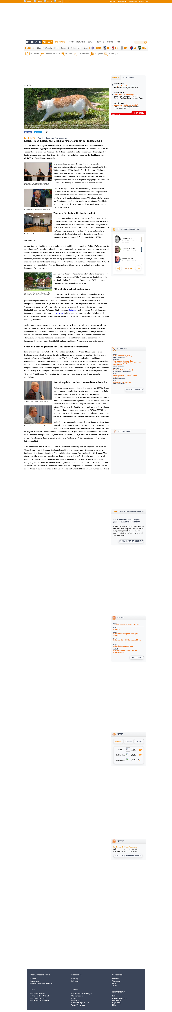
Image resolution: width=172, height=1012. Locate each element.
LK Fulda (68, 54)
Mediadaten (122, 1)
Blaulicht (40, 48)
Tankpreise (99, 54)
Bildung (73, 48)
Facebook (115, 979)
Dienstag (128, 741)
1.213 (68, 1)
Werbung (74, 979)
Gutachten (73, 310)
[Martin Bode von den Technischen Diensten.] (38, 423)
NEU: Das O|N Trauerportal (128, 229)
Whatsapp (116, 981)
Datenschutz (143, 1)
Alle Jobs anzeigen (134, 389)
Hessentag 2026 (114, 54)
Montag (118, 741)
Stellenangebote (77, 996)
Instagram (116, 983)
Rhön (144, 48)
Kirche (79, 48)
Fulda (114, 996)
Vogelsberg (116, 1003)
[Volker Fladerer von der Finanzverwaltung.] (38, 399)
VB (135, 48)
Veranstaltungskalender (80, 1003)
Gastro (73, 998)
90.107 (29, 1)
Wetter (120, 734)
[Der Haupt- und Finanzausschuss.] (38, 231)
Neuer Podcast (124, 431)
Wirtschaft (49, 48)
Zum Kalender (137, 657)
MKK (126, 48)
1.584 (59, 1)
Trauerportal (34, 54)
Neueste (115, 78)
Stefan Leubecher (131, 248)
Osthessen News (38, 993)
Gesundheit (65, 48)
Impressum (133, 1)
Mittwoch (138, 741)
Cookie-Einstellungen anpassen (41, 983)
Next (138, 268)
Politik (56, 48)
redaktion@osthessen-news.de (128, 855)
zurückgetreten (57, 313)
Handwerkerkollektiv (52, 54)
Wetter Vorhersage (78, 1005)
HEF (116, 48)
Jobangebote (122, 349)
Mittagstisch (76, 1000)
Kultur (86, 48)
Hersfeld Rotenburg (119, 998)
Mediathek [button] (80, 42)
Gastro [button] (110, 42)
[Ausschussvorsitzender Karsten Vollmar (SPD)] (38, 207)
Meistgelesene (128, 78)
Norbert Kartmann (132, 238)
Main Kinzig (116, 1000)
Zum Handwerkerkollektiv (131, 541)
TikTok (114, 986)
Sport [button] (71, 42)
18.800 (49, 1)
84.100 (39, 1)
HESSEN (98, 48)
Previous (118, 268)
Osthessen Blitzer (38, 998)
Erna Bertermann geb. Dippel (131, 259)
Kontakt (112, 1)
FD (108, 48)
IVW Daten (75, 981)
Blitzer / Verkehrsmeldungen (81, 993)
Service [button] (91, 42)
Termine (100, 42)
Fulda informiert (83, 54)
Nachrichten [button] (60, 42)
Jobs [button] (118, 42)
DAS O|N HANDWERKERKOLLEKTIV (131, 511)
